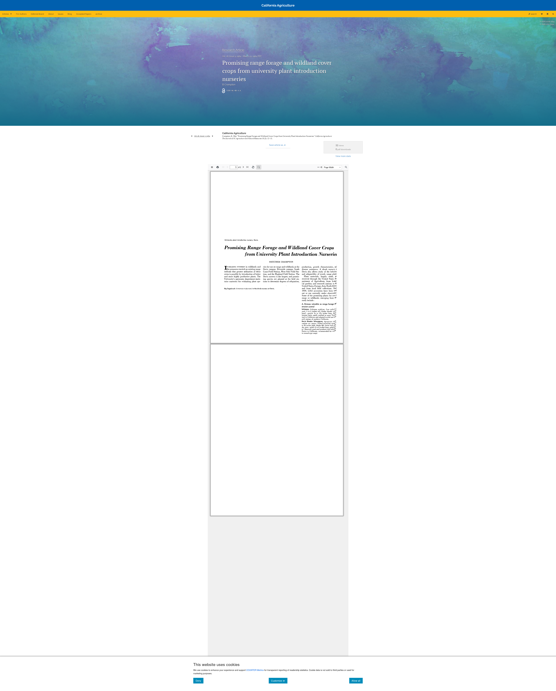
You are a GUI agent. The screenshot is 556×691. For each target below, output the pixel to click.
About (51, 14)
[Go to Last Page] (247, 167)
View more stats (343, 156)
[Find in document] (346, 167)
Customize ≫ (279, 680)
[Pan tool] (253, 167)
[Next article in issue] (212, 136)
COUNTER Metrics (255, 669)
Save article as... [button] (277, 145)
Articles (5, 14)
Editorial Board (37, 14)
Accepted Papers (83, 14)
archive (99, 14)
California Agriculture (234, 133)
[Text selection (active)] (258, 167)
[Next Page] (243, 167)
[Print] (217, 167)
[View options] (212, 167)
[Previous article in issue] (191, 136)
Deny (199, 680)
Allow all (357, 680)
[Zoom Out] (318, 167)
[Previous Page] (227, 167)
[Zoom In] (321, 167)
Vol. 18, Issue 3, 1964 (231, 56)
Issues (60, 14)
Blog (70, 14)
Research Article (233, 50)
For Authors (21, 14)
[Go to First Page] (223, 167)
